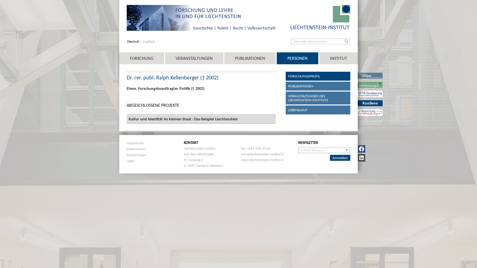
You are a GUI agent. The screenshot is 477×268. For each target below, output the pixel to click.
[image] (320, 16)
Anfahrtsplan (136, 155)
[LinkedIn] (361, 158)
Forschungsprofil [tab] (304, 76)
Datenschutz (136, 149)
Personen (297, 58)
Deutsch (133, 41)
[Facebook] (361, 149)
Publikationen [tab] (300, 86)
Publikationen (250, 58)
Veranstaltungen (194, 58)
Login (131, 161)
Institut (338, 58)
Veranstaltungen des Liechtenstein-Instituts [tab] (308, 98)
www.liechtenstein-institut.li (262, 160)
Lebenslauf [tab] (297, 110)
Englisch (149, 41)
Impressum (135, 143)
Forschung (141, 58)
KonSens (370, 102)
